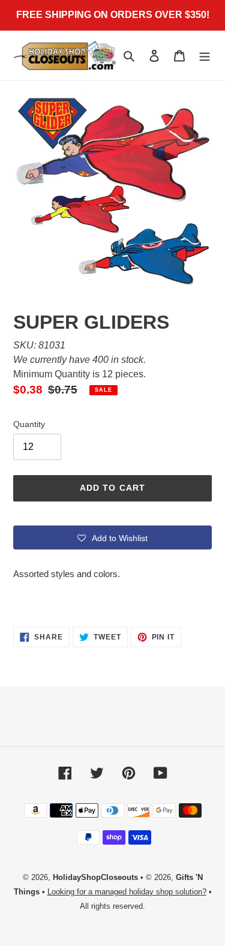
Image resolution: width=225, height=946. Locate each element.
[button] (112, 537)
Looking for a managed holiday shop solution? (126, 891)
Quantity (29, 424)
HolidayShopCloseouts (95, 877)
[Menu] (204, 56)
